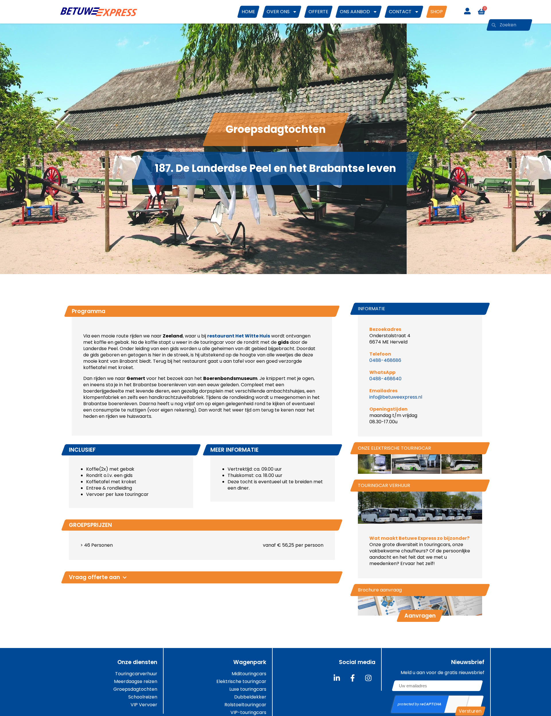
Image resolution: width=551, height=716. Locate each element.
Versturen (470, 711)
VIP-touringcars (248, 712)
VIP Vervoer (144, 705)
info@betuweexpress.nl (395, 397)
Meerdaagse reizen (135, 681)
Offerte (318, 11)
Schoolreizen (142, 697)
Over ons (278, 11)
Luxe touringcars (247, 689)
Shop (436, 11)
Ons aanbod (355, 11)
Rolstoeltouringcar (245, 705)
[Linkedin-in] (336, 678)
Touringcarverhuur (136, 674)
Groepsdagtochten (135, 689)
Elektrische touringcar (241, 681)
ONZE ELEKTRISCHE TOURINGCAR (394, 448)
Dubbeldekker (250, 697)
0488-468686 (385, 360)
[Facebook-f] (352, 678)
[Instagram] (368, 678)
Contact (400, 11)
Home (248, 11)
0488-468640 (385, 378)
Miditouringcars (249, 674)
